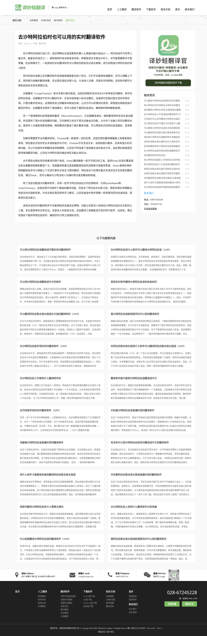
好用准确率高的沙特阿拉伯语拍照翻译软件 (163, 146)
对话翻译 (64, 616)
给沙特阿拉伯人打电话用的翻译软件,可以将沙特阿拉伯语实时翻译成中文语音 (163, 114)
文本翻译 (64, 613)
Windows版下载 (90, 603)
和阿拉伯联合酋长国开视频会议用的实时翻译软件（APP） (163, 169)
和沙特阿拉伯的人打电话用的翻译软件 (162, 164)
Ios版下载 (87, 599)
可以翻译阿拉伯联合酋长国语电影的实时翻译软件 (163, 132)
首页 (109, 9)
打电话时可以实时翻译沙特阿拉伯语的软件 (163, 119)
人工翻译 (122, 9)
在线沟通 (172, 604)
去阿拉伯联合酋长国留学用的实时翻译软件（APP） (163, 173)
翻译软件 (136, 9)
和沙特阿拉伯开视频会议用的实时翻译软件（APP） (163, 105)
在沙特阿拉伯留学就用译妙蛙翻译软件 (162, 151)
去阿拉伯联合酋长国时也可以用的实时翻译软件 (163, 142)
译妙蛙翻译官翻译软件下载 (168, 83)
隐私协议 (101, 632)
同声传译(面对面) (68, 596)
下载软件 (151, 9)
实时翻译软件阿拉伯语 (154, 155)
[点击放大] (173, 575)
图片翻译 (64, 609)
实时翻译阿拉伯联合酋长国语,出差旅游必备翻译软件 (163, 178)
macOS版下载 (89, 596)
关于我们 (133, 609)
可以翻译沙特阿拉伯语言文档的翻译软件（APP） (163, 128)
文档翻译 (42, 606)
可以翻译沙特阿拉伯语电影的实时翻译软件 (163, 101)
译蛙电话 (133, 596)
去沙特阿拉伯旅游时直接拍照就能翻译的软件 (163, 187)
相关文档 (165, 9)
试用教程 (34, 20)
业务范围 (133, 612)
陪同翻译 (42, 596)
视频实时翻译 (66, 599)
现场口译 (42, 603)
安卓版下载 (88, 606)
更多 (177, 9)
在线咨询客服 (150, 209)
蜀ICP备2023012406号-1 (136, 628)
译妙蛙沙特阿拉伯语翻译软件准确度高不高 (163, 137)
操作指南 (58, 20)
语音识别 (64, 606)
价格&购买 (46, 20)
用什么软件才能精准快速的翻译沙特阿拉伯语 (163, 182)
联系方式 (189, 604)
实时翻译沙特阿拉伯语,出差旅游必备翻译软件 (163, 110)
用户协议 (110, 632)
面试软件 (133, 599)
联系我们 (190, 9)
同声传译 (42, 599)
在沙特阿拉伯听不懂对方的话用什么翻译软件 (163, 123)
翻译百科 (70, 20)
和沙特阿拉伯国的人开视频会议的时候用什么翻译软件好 (163, 160)
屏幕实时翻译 (66, 603)
